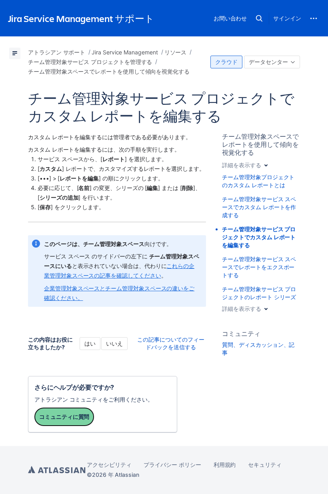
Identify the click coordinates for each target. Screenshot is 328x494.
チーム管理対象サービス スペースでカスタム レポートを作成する (259, 207)
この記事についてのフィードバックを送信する (170, 343)
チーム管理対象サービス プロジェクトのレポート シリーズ (259, 293)
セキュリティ (265, 464)
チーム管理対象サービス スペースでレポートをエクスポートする (259, 267)
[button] (259, 18)
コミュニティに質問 (64, 416)
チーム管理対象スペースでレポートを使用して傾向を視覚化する (260, 144)
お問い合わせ (230, 18)
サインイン (287, 18)
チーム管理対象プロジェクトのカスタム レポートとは (258, 181)
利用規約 (225, 464)
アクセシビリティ (109, 464)
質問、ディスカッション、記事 (258, 348)
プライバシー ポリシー (172, 464)
